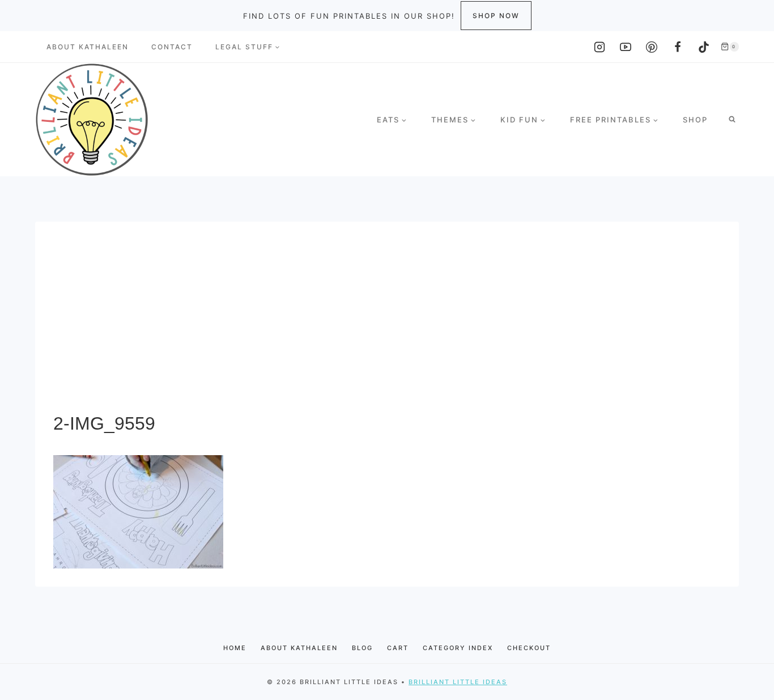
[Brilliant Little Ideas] (91, 119)
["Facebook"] (677, 47)
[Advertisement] (387, 324)
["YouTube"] (625, 47)
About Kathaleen (87, 47)
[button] (277, 47)
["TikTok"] (703, 47)
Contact (172, 47)
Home (234, 648)
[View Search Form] (732, 119)
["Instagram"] (599, 47)
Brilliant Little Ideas (458, 682)
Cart (398, 648)
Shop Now (496, 15)
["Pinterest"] (651, 47)
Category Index (458, 648)
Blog (362, 648)
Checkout (529, 648)
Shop (695, 119)
